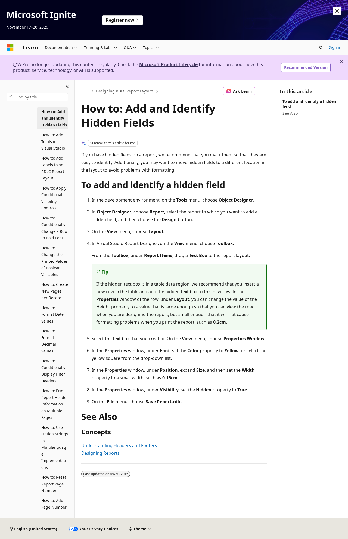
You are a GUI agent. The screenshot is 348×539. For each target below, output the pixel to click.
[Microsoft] (10, 47)
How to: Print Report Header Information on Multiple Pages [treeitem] (54, 404)
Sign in (335, 47)
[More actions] (262, 91)
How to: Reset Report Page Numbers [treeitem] (53, 484)
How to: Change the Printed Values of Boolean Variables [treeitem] (54, 261)
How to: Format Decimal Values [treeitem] (48, 341)
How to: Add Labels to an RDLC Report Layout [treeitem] (52, 168)
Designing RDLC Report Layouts (125, 91)
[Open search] (321, 47)
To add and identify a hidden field (309, 104)
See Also (290, 113)
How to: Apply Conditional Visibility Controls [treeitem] (53, 198)
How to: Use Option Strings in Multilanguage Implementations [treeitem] (54, 447)
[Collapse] (67, 86)
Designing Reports (100, 453)
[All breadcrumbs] (86, 91)
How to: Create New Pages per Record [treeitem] (54, 291)
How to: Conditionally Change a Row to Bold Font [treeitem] (54, 228)
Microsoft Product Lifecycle (168, 64)
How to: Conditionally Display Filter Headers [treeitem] (53, 370)
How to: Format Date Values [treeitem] (52, 314)
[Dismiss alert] (337, 11)
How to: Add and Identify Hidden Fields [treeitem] (54, 118)
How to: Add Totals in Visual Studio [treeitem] (53, 141)
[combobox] (37, 97)
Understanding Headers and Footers (119, 445)
